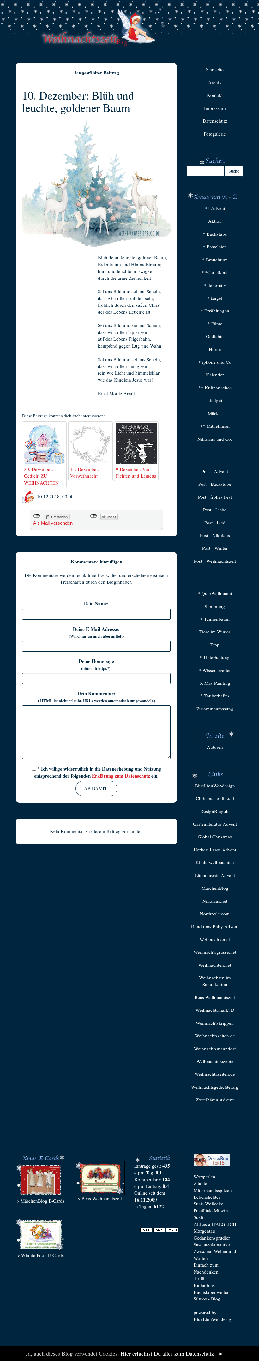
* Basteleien (215, 246)
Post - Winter (215, 548)
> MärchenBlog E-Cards (40, 1200)
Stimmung (215, 606)
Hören (215, 349)
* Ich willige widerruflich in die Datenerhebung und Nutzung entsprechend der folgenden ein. (97, 772)
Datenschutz (215, 121)
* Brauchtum (215, 259)
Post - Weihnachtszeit (215, 561)
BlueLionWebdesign (215, 785)
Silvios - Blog (207, 1298)
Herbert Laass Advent (215, 849)
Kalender (215, 374)
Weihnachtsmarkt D (215, 1010)
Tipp (215, 644)
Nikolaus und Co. (214, 439)
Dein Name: (96, 603)
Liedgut (214, 400)
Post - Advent (215, 471)
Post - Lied (215, 522)
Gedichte (215, 336)
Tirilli (199, 1278)
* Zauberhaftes (215, 695)
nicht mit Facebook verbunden (36, 516)
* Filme (215, 323)
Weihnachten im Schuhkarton (215, 980)
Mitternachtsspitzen (213, 1190)
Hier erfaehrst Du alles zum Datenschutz (167, 1353)
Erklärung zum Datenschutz (121, 775)
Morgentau (204, 1231)
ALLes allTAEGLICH (215, 1224)
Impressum (215, 108)
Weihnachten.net (214, 965)
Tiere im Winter (214, 631)
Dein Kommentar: (96, 696)
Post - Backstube (214, 484)
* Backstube (215, 234)
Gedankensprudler (212, 1238)
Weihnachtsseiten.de (215, 1035)
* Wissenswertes (215, 670)
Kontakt (215, 95)
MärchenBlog (215, 888)
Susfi (198, 1217)
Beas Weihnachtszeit (215, 997)
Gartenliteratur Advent (215, 824)
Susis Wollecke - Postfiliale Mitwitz (211, 1206)
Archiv (215, 82)
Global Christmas (215, 836)
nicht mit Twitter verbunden (93, 516)
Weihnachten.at (215, 939)
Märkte (215, 413)
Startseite (215, 69)
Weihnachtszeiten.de (215, 1074)
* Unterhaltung (215, 657)
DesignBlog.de (215, 811)
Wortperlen (204, 1176)
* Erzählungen (215, 310)
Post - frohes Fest (215, 497)
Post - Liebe (214, 509)
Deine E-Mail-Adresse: (96, 632)
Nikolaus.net (214, 901)
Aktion (215, 221)
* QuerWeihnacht (215, 593)
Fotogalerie (215, 134)
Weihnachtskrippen (215, 1023)
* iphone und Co (215, 362)
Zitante (200, 1183)
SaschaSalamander (212, 1244)
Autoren (215, 747)
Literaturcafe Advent (215, 875)
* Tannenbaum (215, 619)
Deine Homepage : (96, 664)
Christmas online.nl (215, 798)
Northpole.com (215, 913)
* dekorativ (215, 285)
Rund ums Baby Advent (214, 926)
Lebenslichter (207, 1197)
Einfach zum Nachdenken (206, 1267)
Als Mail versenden (53, 523)
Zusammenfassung (214, 708)
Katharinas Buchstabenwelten (212, 1288)
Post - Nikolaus (215, 535)
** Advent (215, 208)
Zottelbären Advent (215, 1099)
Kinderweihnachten (215, 862)
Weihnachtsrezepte (214, 1061)
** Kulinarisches (215, 387)
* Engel (214, 298)
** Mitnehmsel (215, 426)
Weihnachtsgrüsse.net (215, 952)
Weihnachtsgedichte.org (214, 1087)
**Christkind (215, 272)
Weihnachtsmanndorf (215, 1048)
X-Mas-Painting (215, 683)
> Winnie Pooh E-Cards (40, 1255)
